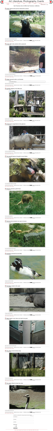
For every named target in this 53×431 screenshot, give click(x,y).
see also (8, 4)
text (16, 426)
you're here (40, 3)
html (16, 425)
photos (24, 3)
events (29, 3)
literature (19, 3)
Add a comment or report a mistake (9, 41)
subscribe (35, 3)
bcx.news (8, 3)
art (13, 3)
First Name (14, 419)
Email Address (15, 416)
